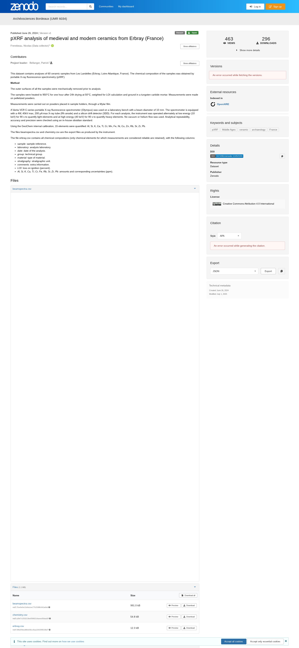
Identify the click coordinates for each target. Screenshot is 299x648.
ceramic (243, 129)
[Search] (90, 6)
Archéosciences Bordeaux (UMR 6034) (40, 18)
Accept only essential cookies (265, 641)
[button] (105, 188)
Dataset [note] (179, 33)
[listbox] (229, 236)
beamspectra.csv (22, 603)
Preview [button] (174, 605)
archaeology (258, 129)
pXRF (215, 129)
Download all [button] (189, 595)
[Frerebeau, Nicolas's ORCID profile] (52, 45)
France (273, 129)
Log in (257, 6)
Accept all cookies (233, 641)
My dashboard (126, 6)
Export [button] (268, 271)
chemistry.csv (20, 614)
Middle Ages (228, 129)
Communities (106, 6)
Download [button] (190, 605)
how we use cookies (73, 641)
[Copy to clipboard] (282, 156)
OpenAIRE (223, 104)
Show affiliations (190, 46)
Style (213, 235)
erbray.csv (18, 626)
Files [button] (19, 587)
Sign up (277, 6)
